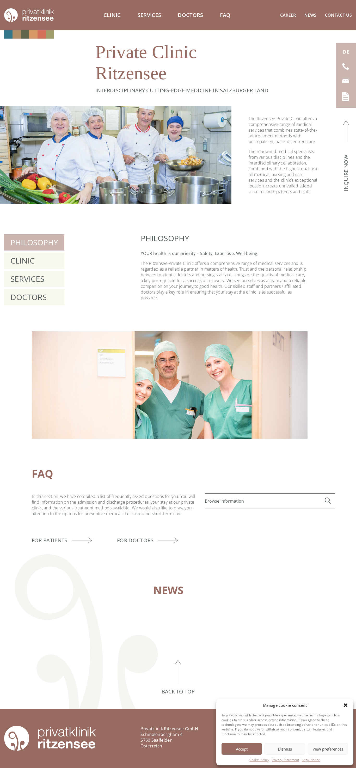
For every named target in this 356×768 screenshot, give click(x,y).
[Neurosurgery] (17, 34)
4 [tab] (125, 195)
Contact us (338, 15)
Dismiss (285, 749)
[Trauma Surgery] (42, 34)
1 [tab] (106, 195)
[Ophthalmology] (25, 34)
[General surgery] (8, 34)
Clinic (112, 15)
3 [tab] (119, 195)
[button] (345, 705)
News (310, 15)
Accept (242, 749)
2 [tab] (113, 195)
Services (149, 15)
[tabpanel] (115, 155)
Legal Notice (311, 760)
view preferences (328, 749)
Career (288, 15)
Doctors (190, 15)
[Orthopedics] (33, 34)
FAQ (225, 15)
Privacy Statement (285, 760)
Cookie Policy (259, 760)
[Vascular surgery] (50, 34)
